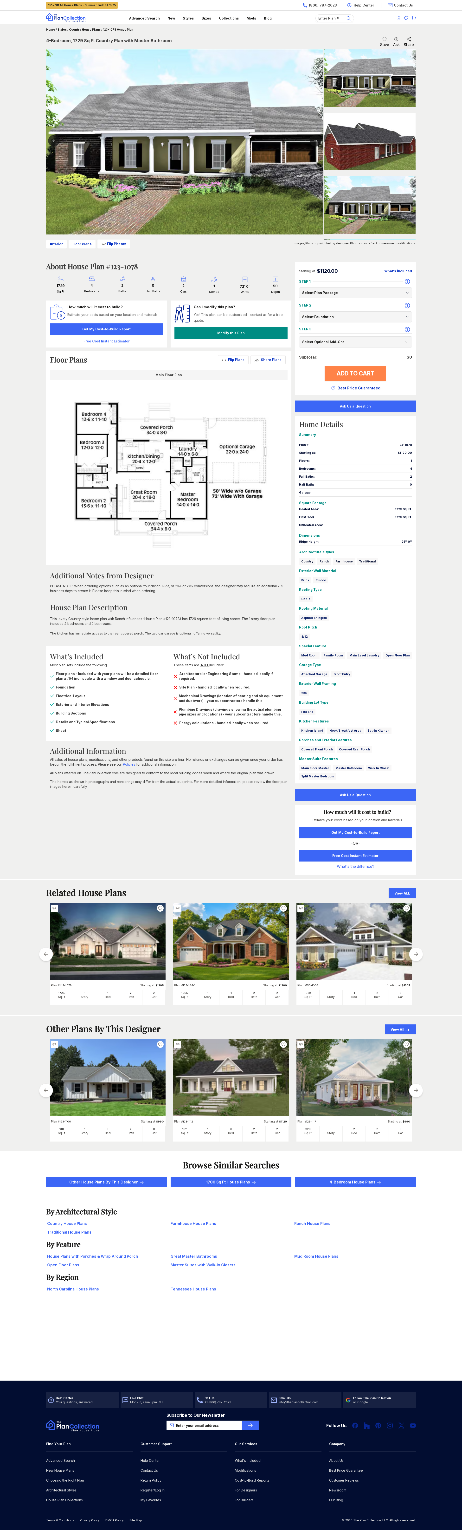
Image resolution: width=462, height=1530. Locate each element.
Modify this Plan (231, 333)
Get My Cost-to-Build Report (106, 329)
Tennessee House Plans (193, 1289)
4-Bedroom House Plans (352, 1182)
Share (409, 44)
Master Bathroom (348, 768)
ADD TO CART (355, 373)
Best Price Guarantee (346, 1470)
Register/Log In (153, 1490)
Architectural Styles (61, 1490)
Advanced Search (144, 18)
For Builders (244, 1500)
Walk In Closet (378, 768)
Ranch (324, 561)
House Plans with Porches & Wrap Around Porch (92, 1256)
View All (397, 1029)
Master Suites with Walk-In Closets (203, 1265)
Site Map (135, 1520)
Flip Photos (116, 244)
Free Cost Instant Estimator (355, 856)
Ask (396, 44)
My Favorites (151, 1500)
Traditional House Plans (69, 1232)
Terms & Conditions (60, 1520)
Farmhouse (344, 561)
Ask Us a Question (355, 406)
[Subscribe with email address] (250, 1425)
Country (307, 561)
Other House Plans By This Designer (103, 1182)
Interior (56, 244)
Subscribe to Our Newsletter (196, 1415)
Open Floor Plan (397, 655)
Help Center (150, 1460)
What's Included (248, 1460)
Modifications (245, 1470)
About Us (336, 1460)
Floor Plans (82, 244)
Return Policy (151, 1480)
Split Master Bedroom (317, 776)
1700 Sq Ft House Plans (228, 1182)
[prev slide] (46, 954)
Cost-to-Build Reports (252, 1480)
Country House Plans (85, 29)
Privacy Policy (90, 1520)
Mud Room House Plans (316, 1256)
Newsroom (337, 1490)
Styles (188, 18)
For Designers (246, 1490)
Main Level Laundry (364, 655)
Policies (129, 764)
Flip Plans (236, 360)
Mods (251, 18)
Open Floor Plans (63, 1265)
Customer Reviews (344, 1480)
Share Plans (271, 360)
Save (384, 44)
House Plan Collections (64, 1500)
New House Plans (60, 1470)
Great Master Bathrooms (194, 1256)
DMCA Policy (114, 1520)
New (171, 18)
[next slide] (416, 954)
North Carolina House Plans (73, 1289)
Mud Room (309, 655)
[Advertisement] (231, 1343)
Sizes (206, 18)
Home (50, 29)
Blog (268, 18)
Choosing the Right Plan (65, 1480)
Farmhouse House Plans (193, 1223)
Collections (229, 18)
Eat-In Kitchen (378, 730)
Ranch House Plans (312, 1223)
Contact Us (149, 1470)
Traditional (367, 561)
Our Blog (336, 1500)
